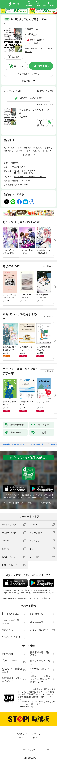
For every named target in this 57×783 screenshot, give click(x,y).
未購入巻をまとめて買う (31, 98)
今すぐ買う (43, 66)
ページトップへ (28, 749)
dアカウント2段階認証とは (12, 670)
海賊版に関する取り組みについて (12, 679)
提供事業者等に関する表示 (40, 654)
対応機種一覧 (36, 613)
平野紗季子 (30, 29)
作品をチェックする (30, 74)
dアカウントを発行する (28, 733)
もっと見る (46, 266)
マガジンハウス (18, 167)
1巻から (38, 104)
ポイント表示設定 (39, 630)
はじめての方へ (13, 613)
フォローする (37, 29)
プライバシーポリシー (12, 662)
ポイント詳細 (32, 43)
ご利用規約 (7, 654)
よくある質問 (36, 622)
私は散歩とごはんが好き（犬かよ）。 (34, 111)
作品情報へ (26, 81)
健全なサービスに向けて (40, 662)
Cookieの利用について (40, 670)
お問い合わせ (8, 630)
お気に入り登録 (46, 91)
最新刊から (48, 104)
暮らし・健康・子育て (23, 171)
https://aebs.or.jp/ (27, 707)
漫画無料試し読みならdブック (13, 444)
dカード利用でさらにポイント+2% (37, 48)
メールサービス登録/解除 (10, 621)
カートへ (18, 66)
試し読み (15, 57)
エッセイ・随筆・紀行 (23, 173)
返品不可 (28, 52)
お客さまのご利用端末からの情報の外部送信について (40, 679)
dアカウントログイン (11, 638)
